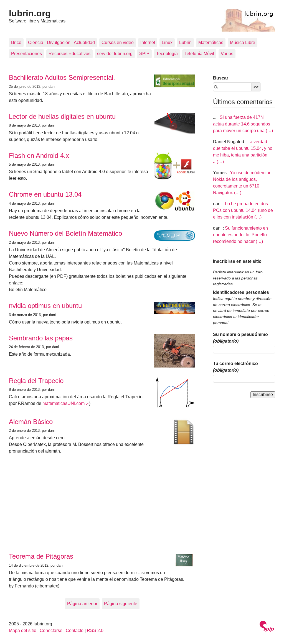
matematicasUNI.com (63, 403)
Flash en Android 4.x (39, 155)
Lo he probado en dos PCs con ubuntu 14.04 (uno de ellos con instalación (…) (243, 210)
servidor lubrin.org (115, 53)
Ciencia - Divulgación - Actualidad (61, 42)
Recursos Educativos (69, 53)
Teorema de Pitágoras (41, 556)
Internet (147, 42)
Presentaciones (26, 53)
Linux (167, 42)
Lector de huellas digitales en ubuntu (62, 116)
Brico (16, 42)
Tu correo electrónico (235, 367)
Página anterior (82, 603)
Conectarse (51, 630)
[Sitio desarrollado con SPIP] (266, 627)
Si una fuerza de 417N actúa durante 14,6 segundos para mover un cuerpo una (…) (243, 124)
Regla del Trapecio (36, 380)
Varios (227, 53)
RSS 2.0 (95, 630)
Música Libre (242, 42)
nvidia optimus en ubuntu (45, 305)
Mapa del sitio (22, 630)
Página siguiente (120, 603)
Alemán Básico (31, 421)
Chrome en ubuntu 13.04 (45, 194)
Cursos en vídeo (118, 42)
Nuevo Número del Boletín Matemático (65, 233)
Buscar (220, 78)
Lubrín (185, 42)
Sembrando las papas (41, 338)
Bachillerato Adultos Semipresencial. (62, 77)
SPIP (144, 53)
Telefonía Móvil (199, 53)
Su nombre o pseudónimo (240, 337)
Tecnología (167, 53)
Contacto (74, 630)
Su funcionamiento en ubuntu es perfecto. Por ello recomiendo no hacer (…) (240, 235)
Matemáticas (210, 42)
